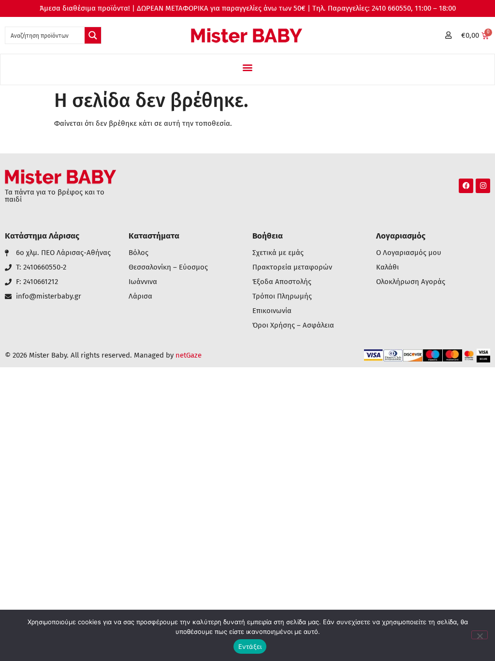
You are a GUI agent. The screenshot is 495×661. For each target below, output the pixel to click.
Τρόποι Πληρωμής (282, 296)
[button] (248, 67)
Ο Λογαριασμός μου (408, 252)
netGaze (188, 355)
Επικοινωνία (271, 311)
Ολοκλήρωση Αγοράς (410, 281)
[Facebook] (466, 186)
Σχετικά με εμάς (278, 252)
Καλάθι (387, 267)
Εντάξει (250, 646)
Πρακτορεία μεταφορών (292, 267)
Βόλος (138, 252)
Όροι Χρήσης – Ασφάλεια (293, 325)
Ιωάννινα (143, 281)
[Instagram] (483, 186)
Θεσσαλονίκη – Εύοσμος (168, 267)
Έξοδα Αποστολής (281, 281)
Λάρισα (140, 296)
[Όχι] (479, 635)
